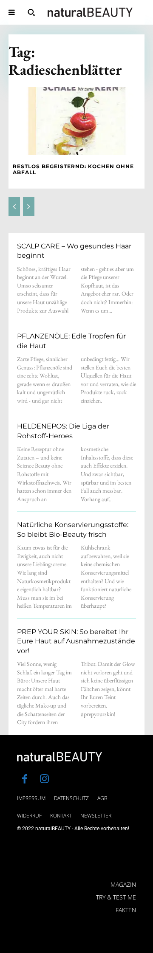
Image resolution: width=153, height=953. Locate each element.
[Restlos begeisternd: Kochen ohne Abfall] (76, 121)
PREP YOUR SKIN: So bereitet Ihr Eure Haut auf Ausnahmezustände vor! (76, 641)
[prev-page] (14, 206)
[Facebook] (24, 779)
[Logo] (90, 12)
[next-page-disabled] (28, 206)
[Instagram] (44, 779)
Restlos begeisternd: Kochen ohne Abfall (73, 169)
